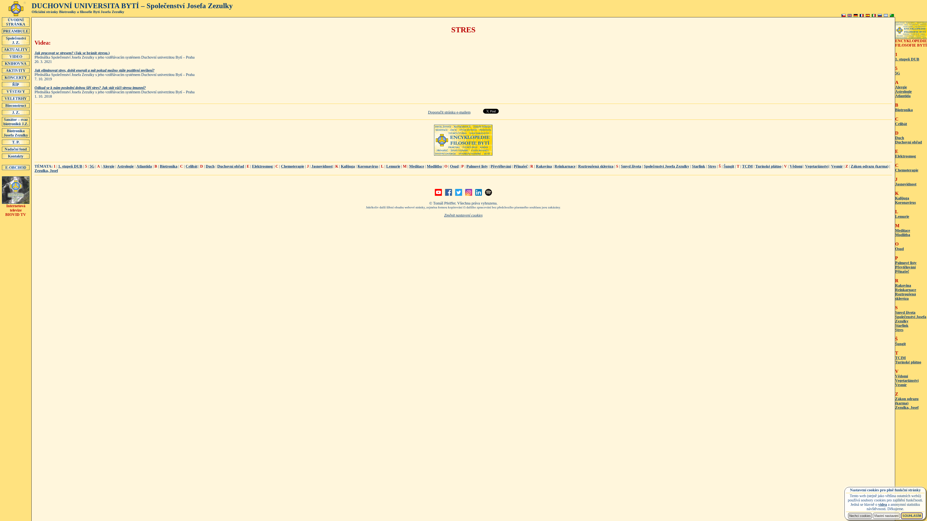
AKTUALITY (16, 50)
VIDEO (15, 57)
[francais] (862, 16)
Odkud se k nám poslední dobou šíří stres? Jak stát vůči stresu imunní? (90, 88)
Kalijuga (348, 166)
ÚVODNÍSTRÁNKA (15, 22)
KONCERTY (16, 77)
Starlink (698, 166)
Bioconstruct (15, 105)
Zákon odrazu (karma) (869, 166)
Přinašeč (521, 166)
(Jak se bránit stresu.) (92, 53)
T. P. (16, 142)
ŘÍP (15, 84)
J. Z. (16, 112)
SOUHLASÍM (911, 516)
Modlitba (434, 166)
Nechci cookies (860, 516)
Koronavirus (368, 166)
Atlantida (144, 166)
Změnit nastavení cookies (463, 215)
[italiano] (874, 16)
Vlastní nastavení (886, 516)
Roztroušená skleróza (595, 166)
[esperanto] (892, 16)
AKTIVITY (16, 71)
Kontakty (15, 156)
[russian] (880, 16)
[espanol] (868, 16)
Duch (210, 166)
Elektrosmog (262, 166)
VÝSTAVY (16, 91)
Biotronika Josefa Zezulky (16, 133)
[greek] (886, 16)
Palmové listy (477, 166)
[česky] (844, 16)
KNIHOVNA (16, 64)
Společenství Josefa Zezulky (666, 166)
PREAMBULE (15, 31)
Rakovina (544, 166)
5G (92, 166)
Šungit (728, 166)
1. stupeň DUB (70, 166)
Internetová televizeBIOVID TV (15, 210)
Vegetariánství (817, 166)
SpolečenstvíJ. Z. (16, 40)
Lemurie (393, 166)
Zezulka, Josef (46, 171)
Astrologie (125, 166)
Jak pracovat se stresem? (54, 53)
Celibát (191, 166)
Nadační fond (16, 149)
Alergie (108, 166)
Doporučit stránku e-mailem (449, 112)
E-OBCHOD (15, 167)
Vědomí (796, 166)
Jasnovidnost (322, 166)
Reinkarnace (565, 166)
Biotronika (168, 166)
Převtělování (501, 166)
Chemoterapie (292, 166)
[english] (850, 16)
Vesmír (837, 166)
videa (882, 504)
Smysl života (631, 166)
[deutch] (856, 16)
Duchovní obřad (230, 166)
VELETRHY (16, 98)
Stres (712, 166)
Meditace (416, 166)
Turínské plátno (768, 166)
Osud (454, 166)
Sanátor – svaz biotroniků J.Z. (15, 121)
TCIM (747, 166)
